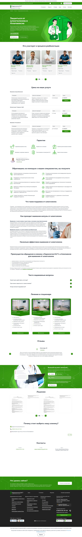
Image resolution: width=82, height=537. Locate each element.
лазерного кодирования (27, 269)
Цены (29, 492)
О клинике (41, 492)
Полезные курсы (23, 37)
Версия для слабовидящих (41, 520)
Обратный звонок (67, 3)
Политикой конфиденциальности (62, 381)
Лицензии (52, 492)
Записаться (15, 37)
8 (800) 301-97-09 (16, 429)
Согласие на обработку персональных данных (59, 382)
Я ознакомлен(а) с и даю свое (60, 382)
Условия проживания (65, 492)
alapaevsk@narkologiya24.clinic (40, 449)
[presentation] (12, 305)
